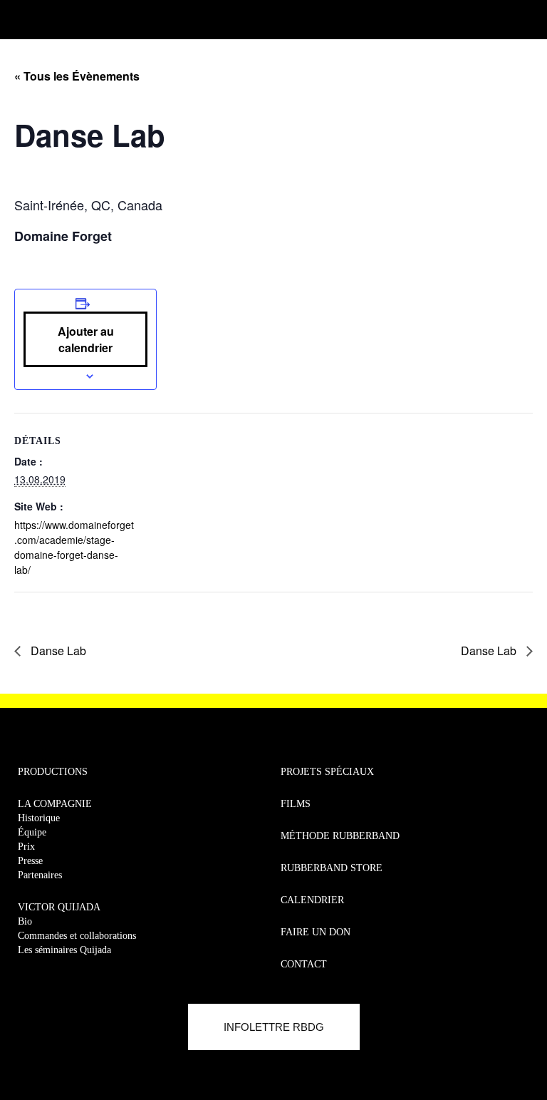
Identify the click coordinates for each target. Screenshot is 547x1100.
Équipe (32, 832)
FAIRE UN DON (315, 932)
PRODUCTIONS (53, 771)
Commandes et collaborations (77, 935)
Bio (25, 921)
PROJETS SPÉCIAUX (327, 771)
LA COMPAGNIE (55, 803)
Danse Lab (57, 650)
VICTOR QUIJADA (59, 907)
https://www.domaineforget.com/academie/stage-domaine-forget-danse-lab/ (74, 547)
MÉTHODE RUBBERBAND (340, 836)
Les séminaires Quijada (64, 950)
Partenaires (40, 875)
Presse (30, 860)
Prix (26, 846)
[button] (19, 16)
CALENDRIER (312, 900)
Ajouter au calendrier (86, 339)
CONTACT (304, 964)
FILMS (296, 803)
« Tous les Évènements (77, 76)
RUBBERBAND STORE (331, 868)
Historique (39, 818)
